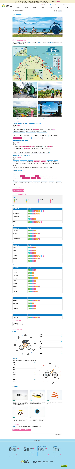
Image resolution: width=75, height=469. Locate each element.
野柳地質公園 (44, 161)
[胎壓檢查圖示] (14, 344)
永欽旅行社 (18, 125)
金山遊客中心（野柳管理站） (42, 446)
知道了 (59, 1)
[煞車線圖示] (28, 354)
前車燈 (14, 374)
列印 (54, 11)
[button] (37, 440)
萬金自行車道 (16, 118)
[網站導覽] (48, 5)
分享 (56, 11)
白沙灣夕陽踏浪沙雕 (27, 148)
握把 (14, 367)
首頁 (13, 10)
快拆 (14, 377)
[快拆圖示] (17, 350)
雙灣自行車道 (16, 99)
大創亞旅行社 (19, 157)
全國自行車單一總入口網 (16, 429)
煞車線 (14, 372)
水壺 (41, 346)
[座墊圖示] (25, 335)
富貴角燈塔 (50, 146)
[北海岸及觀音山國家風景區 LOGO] (7, 6)
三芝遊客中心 (26, 446)
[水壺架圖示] (30, 337)
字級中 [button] (60, 10)
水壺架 (14, 364)
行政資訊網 (65, 4)
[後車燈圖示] (18, 337)
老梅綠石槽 (32, 146)
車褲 (41, 351)
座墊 (14, 362)
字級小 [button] (58, 10)
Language (69, 4)
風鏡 (41, 336)
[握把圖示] (34, 343)
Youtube (58, 5)
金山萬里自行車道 (37, 161)
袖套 (41, 341)
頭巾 (41, 338)
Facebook (53, 5)
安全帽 (41, 334)
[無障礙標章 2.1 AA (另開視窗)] (64, 466)
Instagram (55, 5)
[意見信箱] (50, 5)
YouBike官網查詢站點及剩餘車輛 (17, 190)
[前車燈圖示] (22, 354)
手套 (41, 343)
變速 (14, 369)
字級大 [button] (61, 10)
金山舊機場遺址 (36, 129)
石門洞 (27, 146)
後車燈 (14, 381)
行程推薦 (16, 10)
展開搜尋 (71, 7)
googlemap (18, 448)
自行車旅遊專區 (20, 10)
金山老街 (53, 129)
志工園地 (61, 4)
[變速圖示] (33, 350)
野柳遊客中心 (55, 446)
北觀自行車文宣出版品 (26, 429)
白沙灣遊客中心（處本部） (13, 446)
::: (0, 439)
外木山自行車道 (42, 118)
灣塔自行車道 (41, 99)
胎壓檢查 (14, 379)
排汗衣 (41, 353)
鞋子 (41, 348)
